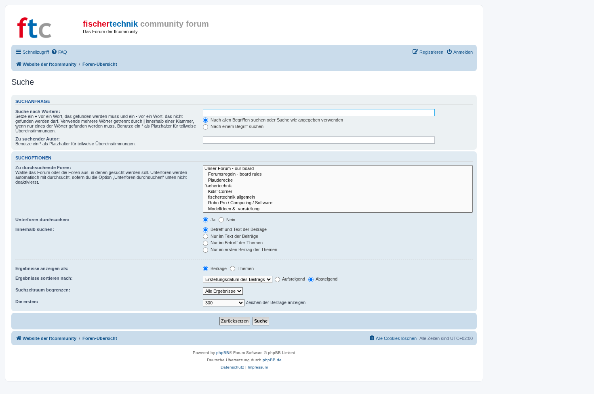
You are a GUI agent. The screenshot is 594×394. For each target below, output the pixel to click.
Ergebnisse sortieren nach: (44, 278)
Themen (245, 268)
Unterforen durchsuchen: (42, 219)
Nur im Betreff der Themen (236, 242)
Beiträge (218, 268)
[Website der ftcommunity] (48, 26)
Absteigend (326, 279)
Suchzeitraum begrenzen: (42, 289)
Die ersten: (26, 301)
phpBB (222, 352)
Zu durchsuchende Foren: (43, 167)
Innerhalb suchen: (34, 229)
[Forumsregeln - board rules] (338, 174)
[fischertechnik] (338, 186)
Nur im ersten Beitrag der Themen (243, 249)
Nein (230, 219)
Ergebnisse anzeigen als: (42, 268)
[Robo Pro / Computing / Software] (338, 203)
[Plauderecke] (338, 180)
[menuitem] (59, 52)
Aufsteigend (293, 279)
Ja (212, 219)
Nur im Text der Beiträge (233, 236)
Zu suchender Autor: (37, 138)
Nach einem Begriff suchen (236, 126)
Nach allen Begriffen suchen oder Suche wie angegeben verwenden (276, 119)
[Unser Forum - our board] (338, 169)
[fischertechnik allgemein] (338, 197)
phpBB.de (272, 360)
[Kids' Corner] (338, 192)
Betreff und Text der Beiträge (238, 229)
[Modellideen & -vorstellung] (338, 209)
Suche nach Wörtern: (37, 111)
